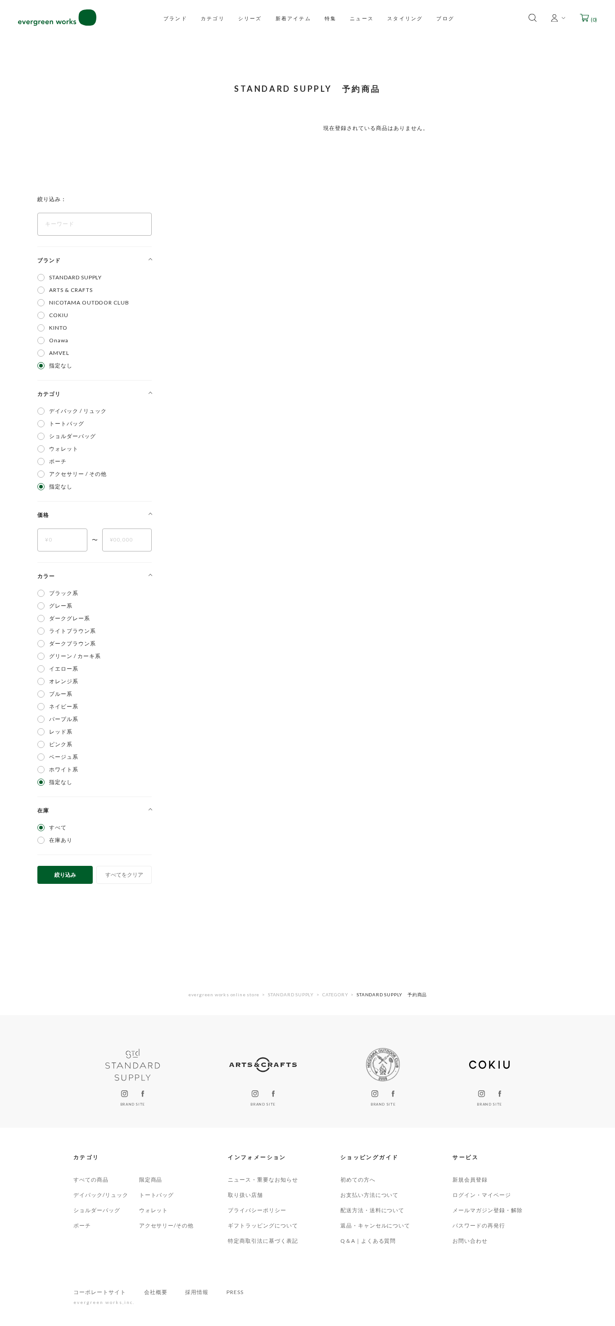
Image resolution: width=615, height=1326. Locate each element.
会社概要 (155, 1292)
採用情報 (196, 1292)
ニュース (362, 18)
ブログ (445, 18)
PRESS (235, 1292)
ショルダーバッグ (96, 1210)
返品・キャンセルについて (375, 1225)
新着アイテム (293, 18)
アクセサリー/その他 (166, 1225)
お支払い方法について (369, 1195)
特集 (330, 18)
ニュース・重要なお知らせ (263, 1179)
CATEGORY (335, 994)
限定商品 (151, 1179)
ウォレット (153, 1210)
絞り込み (65, 874)
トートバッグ (156, 1195)
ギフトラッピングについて (263, 1225)
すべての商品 (91, 1179)
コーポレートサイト (99, 1292)
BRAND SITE (132, 1104)
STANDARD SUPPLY (291, 994)
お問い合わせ (470, 1240)
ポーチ (82, 1225)
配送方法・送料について (372, 1210)
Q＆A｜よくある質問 (368, 1240)
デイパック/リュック (100, 1195)
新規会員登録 (470, 1179)
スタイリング (405, 18)
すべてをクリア (124, 874)
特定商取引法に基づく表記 (263, 1240)
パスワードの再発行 (478, 1225)
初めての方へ (357, 1179)
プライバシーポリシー (257, 1210)
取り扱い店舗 (245, 1195)
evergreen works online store (223, 994)
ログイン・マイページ (481, 1195)
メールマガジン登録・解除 (487, 1210)
